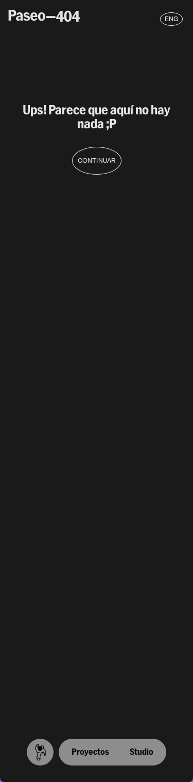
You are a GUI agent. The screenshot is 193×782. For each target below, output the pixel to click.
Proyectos (90, 751)
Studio (141, 751)
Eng (171, 19)
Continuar (96, 160)
